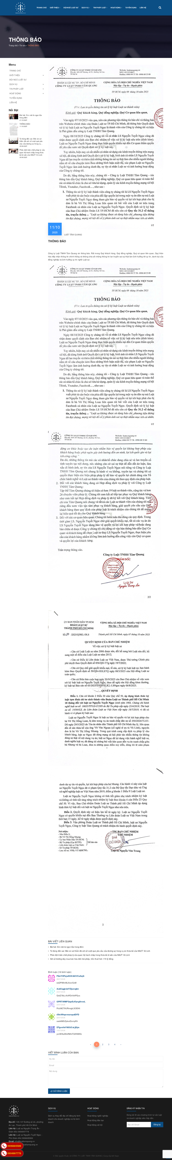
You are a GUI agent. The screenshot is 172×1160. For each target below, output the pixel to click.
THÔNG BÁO (24, 124)
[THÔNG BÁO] (13, 129)
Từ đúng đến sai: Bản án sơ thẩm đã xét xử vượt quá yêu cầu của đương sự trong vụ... (31, 141)
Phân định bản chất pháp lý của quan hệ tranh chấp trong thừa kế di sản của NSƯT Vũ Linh (90, 955)
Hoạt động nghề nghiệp (97, 1115)
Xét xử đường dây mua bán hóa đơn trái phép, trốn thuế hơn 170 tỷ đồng (81, 959)
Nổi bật (13, 110)
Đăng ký (157, 1124)
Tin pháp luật (99, 7)
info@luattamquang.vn (25, 1141)
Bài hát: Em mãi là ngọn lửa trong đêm (67, 947)
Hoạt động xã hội (94, 1124)
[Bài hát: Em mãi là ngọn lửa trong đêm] (13, 116)
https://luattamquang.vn (27, 1144)
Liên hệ (143, 7)
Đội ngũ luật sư (71, 7)
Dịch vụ (85, 7)
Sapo (117, 1155)
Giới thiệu (54, 7)
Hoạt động (116, 7)
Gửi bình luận (60, 1091)
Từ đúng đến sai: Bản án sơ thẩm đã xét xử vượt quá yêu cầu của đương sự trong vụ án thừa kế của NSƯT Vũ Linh (100, 951)
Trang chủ (42, 7)
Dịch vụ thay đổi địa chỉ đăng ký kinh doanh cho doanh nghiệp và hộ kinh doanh (64, 1118)
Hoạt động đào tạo (95, 1120)
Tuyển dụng (131, 7)
